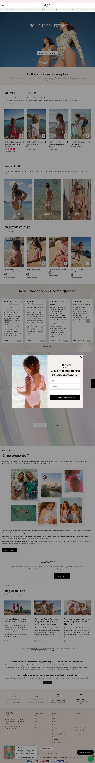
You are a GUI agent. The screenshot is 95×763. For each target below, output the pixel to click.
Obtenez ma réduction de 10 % (65, 397)
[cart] (92, 5)
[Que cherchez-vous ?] (6, 5)
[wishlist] (88, 5)
